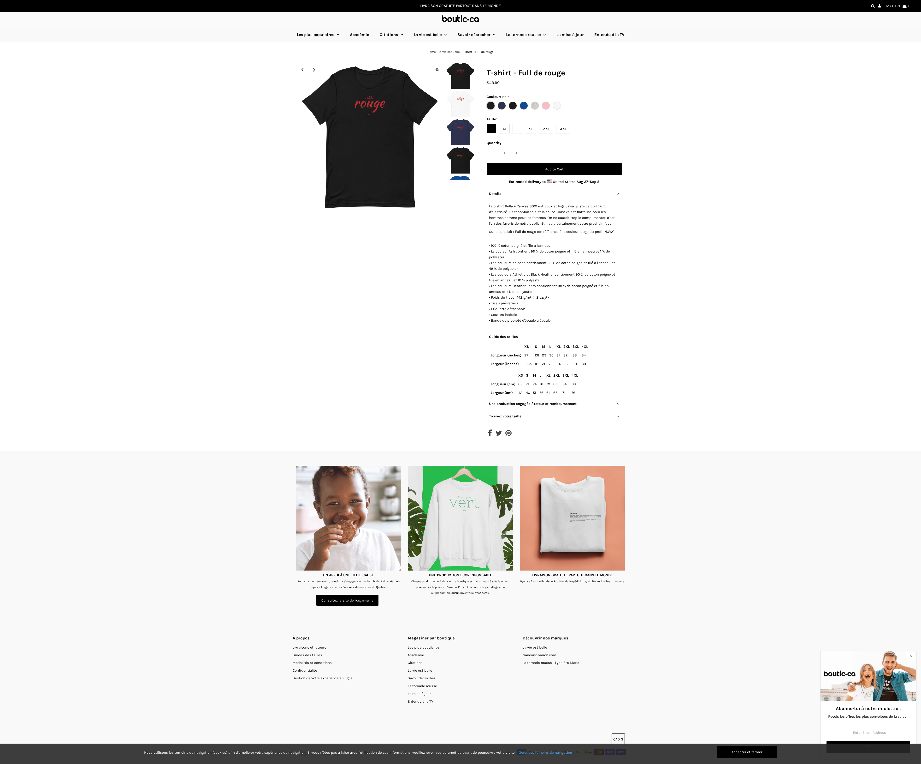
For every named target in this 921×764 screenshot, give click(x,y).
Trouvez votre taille (505, 416)
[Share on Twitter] (498, 434)
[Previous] (302, 69)
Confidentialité (305, 670)
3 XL (563, 129)
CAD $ (618, 739)
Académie (416, 655)
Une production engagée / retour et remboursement (533, 404)
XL (530, 129)
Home (431, 52)
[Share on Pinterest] (508, 434)
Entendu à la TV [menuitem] (609, 34)
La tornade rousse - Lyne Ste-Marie (551, 663)
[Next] (314, 69)
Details (495, 194)
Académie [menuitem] (359, 34)
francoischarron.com (539, 655)
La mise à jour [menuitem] (570, 34)
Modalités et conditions (312, 663)
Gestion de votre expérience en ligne (323, 678)
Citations (389, 34)
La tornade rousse (523, 34)
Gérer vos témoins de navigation (545, 752)
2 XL (546, 129)
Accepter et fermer (747, 752)
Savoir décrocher (473, 34)
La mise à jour (419, 694)
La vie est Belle (449, 52)
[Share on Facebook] (490, 434)
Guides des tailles (307, 655)
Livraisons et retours (309, 647)
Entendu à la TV (420, 701)
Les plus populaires (315, 34)
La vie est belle (428, 34)
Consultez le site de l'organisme (347, 600)
